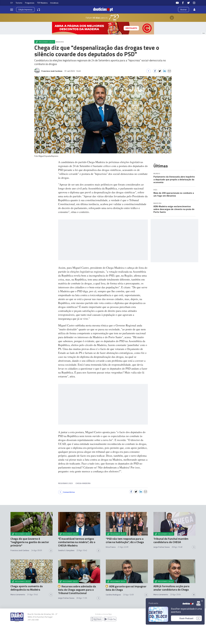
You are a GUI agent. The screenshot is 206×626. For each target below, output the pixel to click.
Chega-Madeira (83, 483)
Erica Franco (111, 547)
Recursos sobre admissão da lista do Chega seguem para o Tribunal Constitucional (77, 589)
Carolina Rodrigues (113, 594)
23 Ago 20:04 (175, 594)
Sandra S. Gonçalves (66, 550)
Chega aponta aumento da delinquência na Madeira (27, 588)
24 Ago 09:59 (36, 550)
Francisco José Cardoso (20, 550)
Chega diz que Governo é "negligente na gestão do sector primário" (30, 542)
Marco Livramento (18, 594)
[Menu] (11, 9)
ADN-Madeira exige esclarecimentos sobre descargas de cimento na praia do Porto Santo (173, 209)
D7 (12, 2)
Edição (25, 9)
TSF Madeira (42, 2)
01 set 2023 (72, 70)
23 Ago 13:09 (128, 594)
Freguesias (29, 2)
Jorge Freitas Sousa (161, 547)
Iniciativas (54, 2)
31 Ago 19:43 (32, 594)
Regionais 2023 (65, 483)
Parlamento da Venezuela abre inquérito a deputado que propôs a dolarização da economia (174, 179)
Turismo (19, 2)
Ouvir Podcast (186, 618)
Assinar (183, 9)
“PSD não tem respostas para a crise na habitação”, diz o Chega (125, 540)
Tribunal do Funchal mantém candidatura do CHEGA (170, 540)
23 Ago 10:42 (82, 550)
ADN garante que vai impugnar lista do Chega (126, 588)
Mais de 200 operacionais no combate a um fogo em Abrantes (173, 194)
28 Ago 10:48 (177, 547)
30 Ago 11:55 (81, 598)
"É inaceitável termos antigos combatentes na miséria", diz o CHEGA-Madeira (76, 542)
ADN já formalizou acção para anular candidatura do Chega (171, 588)
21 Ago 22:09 (123, 547)
